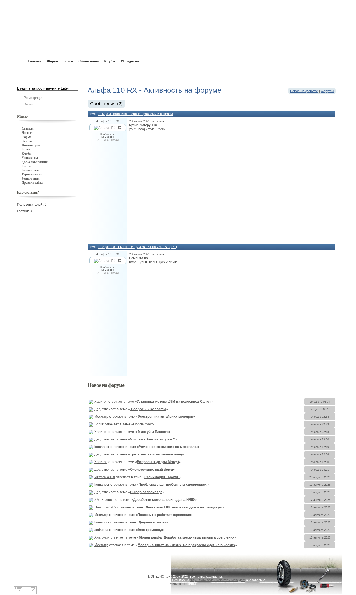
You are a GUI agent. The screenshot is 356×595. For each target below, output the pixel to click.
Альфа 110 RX (107, 121)
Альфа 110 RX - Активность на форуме (114, 73)
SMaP (99, 500)
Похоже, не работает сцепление (164, 515)
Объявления (88, 61)
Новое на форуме (304, 91)
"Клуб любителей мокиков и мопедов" (217, 580)
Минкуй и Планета (152, 432)
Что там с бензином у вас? (152, 439)
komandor (101, 447)
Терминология (32, 174)
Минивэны (177, 584)
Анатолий (101, 537)
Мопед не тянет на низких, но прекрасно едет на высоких (186, 545)
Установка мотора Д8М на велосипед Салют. (174, 401)
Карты (26, 166)
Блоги (68, 61)
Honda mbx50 (144, 424)
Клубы (109, 61)
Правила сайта (32, 183)
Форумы (327, 91)
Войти (28, 104)
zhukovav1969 (105, 507)
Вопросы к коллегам (148, 409)
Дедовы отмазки (153, 522)
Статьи (27, 141)
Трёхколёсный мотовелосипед (156, 454)
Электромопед (150, 530)
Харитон (100, 401)
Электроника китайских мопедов (165, 417)
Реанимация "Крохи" (162, 477)
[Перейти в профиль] (107, 128)
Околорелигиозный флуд (151, 469)
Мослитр (101, 417)
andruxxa (101, 530)
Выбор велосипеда (146, 492)
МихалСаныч (104, 477)
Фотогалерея (31, 145)
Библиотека (30, 170)
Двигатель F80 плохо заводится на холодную (184, 507)
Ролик (99, 424)
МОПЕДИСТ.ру (159, 576)
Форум (52, 61)
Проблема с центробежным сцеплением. (173, 484)
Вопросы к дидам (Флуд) (158, 462)
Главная (46, 73)
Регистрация (33, 98)
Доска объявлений (35, 162)
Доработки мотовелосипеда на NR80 (164, 500)
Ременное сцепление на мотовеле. (168, 447)
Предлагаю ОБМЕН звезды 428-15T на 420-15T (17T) (137, 247)
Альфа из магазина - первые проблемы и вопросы (135, 114)
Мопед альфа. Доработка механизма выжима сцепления (187, 537)
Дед (97, 409)
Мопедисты (129, 61)
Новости (27, 133)
